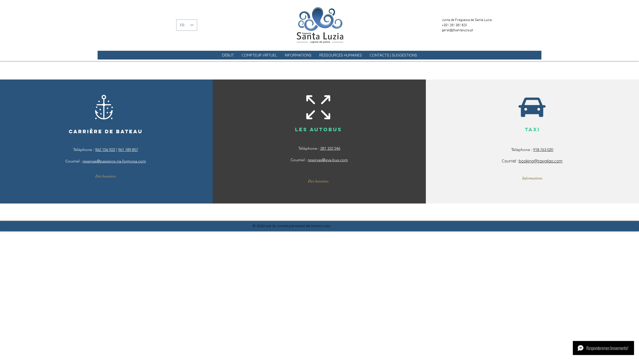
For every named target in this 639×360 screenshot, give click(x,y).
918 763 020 (543, 149)
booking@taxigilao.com (540, 161)
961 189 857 (128, 149)
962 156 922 (105, 149)
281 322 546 (330, 148)
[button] (259, 55)
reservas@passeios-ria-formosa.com (114, 161)
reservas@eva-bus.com (328, 160)
